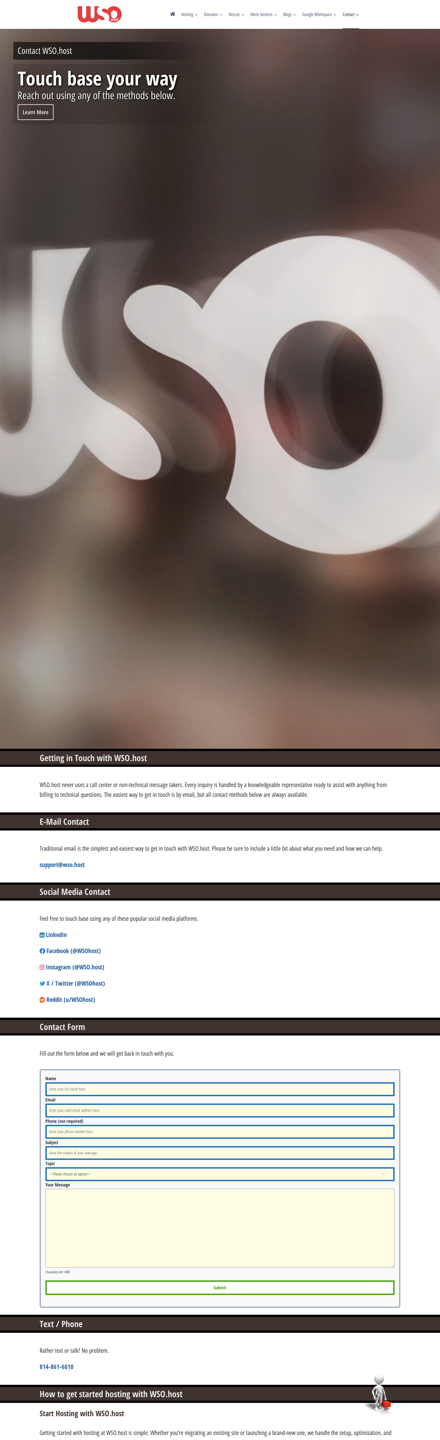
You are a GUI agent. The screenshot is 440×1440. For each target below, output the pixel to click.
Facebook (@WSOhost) (74, 950)
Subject (51, 1142)
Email (50, 1100)
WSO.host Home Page (172, 14)
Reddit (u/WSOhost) (71, 999)
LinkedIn (56, 934)
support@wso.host (62, 864)
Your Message (57, 1185)
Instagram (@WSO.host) (75, 967)
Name (50, 1078)
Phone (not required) (64, 1121)
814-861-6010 (57, 1366)
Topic (50, 1163)
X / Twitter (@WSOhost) (76, 983)
